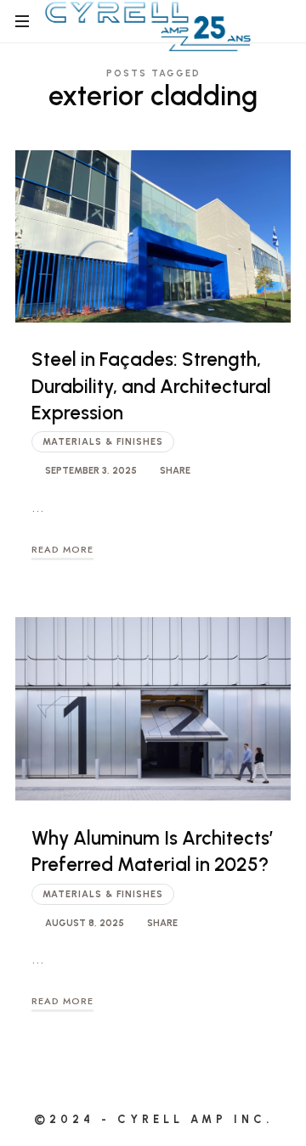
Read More (62, 549)
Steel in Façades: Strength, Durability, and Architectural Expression (151, 386)
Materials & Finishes (102, 441)
